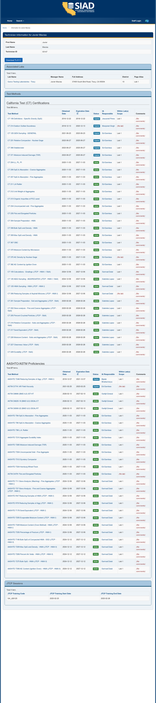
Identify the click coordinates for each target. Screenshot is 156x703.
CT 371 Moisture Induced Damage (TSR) (24, 155)
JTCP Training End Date (111, 593)
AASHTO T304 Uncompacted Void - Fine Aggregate (28, 452)
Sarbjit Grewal (107, 393)
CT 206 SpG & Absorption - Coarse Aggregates (26, 169)
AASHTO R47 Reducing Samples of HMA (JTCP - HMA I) (31, 495)
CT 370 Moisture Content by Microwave (23, 249)
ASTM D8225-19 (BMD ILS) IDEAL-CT (23, 401)
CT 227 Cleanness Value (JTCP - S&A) (23, 344)
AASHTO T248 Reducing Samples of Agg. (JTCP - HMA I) (31, 379)
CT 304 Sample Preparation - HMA (21, 220)
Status (96, 113)
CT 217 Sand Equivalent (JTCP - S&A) (23, 330)
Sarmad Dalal (107, 271)
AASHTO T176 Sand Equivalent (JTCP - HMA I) (27, 510)
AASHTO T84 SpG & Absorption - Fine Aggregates (28, 415)
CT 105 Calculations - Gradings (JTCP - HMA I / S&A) (29, 271)
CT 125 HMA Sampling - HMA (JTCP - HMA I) (26, 286)
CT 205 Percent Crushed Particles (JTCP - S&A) (27, 315)
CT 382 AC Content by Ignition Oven (22, 264)
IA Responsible (107, 112)
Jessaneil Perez (108, 118)
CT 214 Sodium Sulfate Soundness (22, 126)
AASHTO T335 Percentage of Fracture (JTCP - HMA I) (29, 532)
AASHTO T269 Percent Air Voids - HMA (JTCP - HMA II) (30, 554)
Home (9, 20)
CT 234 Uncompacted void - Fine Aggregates (26, 206)
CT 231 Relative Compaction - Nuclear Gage (25, 140)
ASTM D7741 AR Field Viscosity (21, 386)
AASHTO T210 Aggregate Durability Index (24, 437)
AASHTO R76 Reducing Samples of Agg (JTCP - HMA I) (30, 503)
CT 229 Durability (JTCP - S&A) (20, 352)
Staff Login (136, 20)
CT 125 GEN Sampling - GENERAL (22, 133)
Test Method (13, 113)
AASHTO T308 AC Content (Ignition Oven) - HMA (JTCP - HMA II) (34, 568)
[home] (147, 20)
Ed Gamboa (107, 133)
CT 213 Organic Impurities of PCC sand (23, 198)
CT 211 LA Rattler (15, 184)
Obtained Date (66, 112)
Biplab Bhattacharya (107, 380)
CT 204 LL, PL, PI (15, 162)
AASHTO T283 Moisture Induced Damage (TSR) (27, 444)
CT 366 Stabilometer (16, 147)
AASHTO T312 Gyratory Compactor (22, 459)
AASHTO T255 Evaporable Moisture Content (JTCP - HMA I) (32, 517)
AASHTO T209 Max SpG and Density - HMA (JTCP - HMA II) (32, 546)
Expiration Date (82, 111)
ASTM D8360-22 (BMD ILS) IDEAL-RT (23, 408)
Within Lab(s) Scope (122, 112)
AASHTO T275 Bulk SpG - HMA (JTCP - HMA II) (27, 561)
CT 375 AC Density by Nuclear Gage (22, 257)
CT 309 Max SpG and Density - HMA (22, 235)
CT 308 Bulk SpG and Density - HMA (22, 228)
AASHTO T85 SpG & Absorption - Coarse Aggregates (29, 422)
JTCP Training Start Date (60, 593)
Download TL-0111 (13, 60)
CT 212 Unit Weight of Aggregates (21, 191)
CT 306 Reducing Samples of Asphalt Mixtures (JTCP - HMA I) (33, 293)
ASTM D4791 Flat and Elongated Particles (24, 473)
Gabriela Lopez (108, 279)
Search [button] (19, 20)
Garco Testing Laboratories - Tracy (21, 81)
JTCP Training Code (16, 593)
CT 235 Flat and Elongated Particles (22, 213)
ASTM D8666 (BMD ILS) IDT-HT (21, 393)
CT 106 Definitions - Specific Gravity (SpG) (25, 118)
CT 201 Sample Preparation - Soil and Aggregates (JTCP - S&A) (33, 300)
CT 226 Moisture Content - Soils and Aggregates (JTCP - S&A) (33, 337)
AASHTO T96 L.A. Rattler (18, 430)
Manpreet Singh (108, 126)
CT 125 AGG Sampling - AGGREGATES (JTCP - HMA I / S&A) (33, 279)
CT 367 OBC (13, 242)
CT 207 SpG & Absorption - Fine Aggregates (25, 177)
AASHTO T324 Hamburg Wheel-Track (23, 466)
